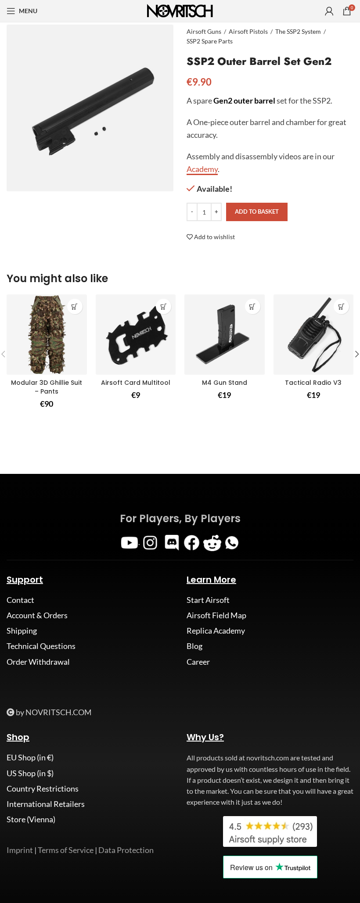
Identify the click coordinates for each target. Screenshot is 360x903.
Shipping (22, 630)
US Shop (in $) (30, 773)
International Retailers (46, 804)
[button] (163, 306)
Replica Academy (216, 630)
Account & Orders (37, 615)
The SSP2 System (298, 31)
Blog (194, 646)
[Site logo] (180, 10)
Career (198, 661)
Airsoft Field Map (216, 615)
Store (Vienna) (31, 819)
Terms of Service (66, 850)
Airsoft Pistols (248, 31)
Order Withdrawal (38, 661)
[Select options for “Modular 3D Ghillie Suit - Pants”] (75, 306)
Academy (202, 169)
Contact (20, 600)
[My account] (329, 11)
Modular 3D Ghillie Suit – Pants (46, 387)
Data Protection (126, 850)
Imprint (20, 850)
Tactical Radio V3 (313, 382)
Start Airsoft (208, 600)
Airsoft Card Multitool (135, 382)
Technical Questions (41, 646)
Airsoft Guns (204, 31)
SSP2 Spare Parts (210, 41)
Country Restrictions (43, 788)
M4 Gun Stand (224, 382)
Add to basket (257, 211)
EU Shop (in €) (30, 757)
